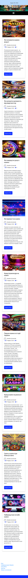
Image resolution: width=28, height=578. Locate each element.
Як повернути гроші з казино (11, 161)
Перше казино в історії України (12, 334)
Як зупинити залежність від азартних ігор (12, 102)
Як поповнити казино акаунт (11, 41)
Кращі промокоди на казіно (11, 274)
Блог (2, 563)
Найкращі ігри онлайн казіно (12, 516)
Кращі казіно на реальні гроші (12, 396)
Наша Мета (4, 566)
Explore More (8, 74)
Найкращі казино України (7, 565)
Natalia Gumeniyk (11, 45)
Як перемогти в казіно (12, 219)
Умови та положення (6, 570)
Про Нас (3, 568)
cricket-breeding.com (15, 8)
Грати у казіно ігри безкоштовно (10, 454)
